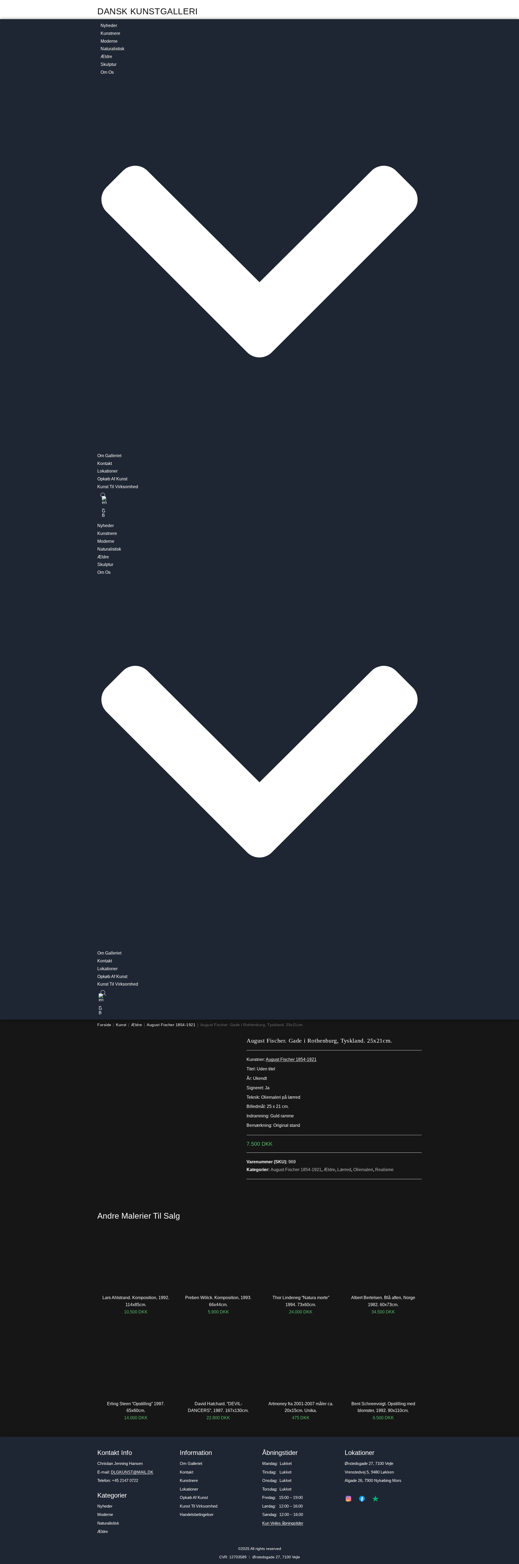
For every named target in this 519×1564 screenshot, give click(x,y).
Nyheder (109, 25)
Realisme (384, 1169)
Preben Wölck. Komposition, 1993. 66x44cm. (218, 1301)
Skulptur (109, 64)
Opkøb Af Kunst (112, 479)
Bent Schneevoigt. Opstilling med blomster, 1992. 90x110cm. (383, 1407)
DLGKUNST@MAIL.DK (132, 1472)
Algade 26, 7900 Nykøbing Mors (373, 1480)
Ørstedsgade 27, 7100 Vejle (369, 1463)
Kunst (121, 1025)
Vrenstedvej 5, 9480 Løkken (369, 1472)
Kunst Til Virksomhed (117, 486)
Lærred (344, 1169)
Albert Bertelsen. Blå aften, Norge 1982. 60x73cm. (383, 1301)
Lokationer (107, 471)
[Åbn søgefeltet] (100, 496)
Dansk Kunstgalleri (147, 11)
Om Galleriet (109, 455)
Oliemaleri (363, 1169)
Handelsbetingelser (197, 1514)
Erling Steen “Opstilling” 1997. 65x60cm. (136, 1407)
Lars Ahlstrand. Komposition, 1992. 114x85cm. (135, 1301)
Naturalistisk (112, 48)
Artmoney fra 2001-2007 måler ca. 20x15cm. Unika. (300, 1407)
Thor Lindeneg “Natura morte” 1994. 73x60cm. (300, 1301)
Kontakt (104, 463)
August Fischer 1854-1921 (171, 1025)
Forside (104, 1025)
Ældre (106, 56)
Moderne (109, 41)
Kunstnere (110, 33)
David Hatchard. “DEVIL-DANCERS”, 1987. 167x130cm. (218, 1407)
